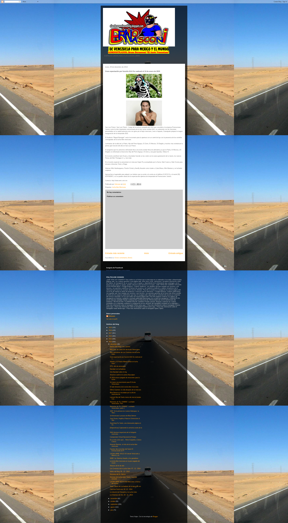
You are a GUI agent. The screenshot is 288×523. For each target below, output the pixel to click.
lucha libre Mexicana (119, 187)
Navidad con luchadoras (118, 369)
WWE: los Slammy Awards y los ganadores (124, 458)
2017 (110, 333)
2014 (110, 342)
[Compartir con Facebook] (138, 184)
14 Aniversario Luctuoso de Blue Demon (123, 416)
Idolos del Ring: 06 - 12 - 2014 (119, 471)
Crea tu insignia (125, 270)
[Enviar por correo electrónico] (131, 184)
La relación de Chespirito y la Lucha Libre (123, 492)
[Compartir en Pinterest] (140, 184)
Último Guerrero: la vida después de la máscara (125, 390)
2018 (110, 330)
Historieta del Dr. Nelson (118, 474)
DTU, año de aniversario (118, 366)
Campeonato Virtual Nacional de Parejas (123, 437)
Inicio (146, 253)
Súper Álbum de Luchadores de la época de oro (125, 486)
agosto (112, 507)
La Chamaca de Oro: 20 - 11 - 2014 (121, 495)
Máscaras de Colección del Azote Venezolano (125, 349)
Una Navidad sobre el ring (118, 372)
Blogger (155, 516)
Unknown (112, 316)
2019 (110, 327)
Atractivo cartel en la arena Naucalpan (122, 375)
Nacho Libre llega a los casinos (120, 346)
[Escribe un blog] (134, 184)
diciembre (113, 344)
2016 (110, 336)
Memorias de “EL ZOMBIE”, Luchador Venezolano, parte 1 (122, 407)
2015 (110, 339)
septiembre (114, 504)
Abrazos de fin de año (117, 466)
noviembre (114, 498)
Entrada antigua (176, 253)
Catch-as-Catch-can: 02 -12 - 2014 (121, 489)
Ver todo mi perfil (111, 319)
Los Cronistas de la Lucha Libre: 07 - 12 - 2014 (125, 468)
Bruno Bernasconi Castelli (113, 270)
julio (112, 510)
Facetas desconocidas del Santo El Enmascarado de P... (121, 450)
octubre (113, 501)
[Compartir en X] (136, 184)
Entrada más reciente (114, 253)
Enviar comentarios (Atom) (123, 258)
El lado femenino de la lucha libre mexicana (124, 387)
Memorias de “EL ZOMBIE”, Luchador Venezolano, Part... (122, 402)
